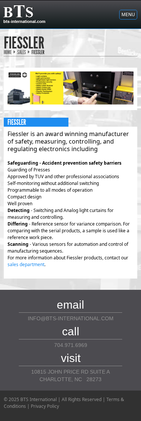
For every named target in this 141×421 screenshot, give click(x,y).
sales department (26, 264)
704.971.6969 (70, 345)
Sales (21, 52)
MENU (128, 14)
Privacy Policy (45, 406)
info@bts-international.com (71, 318)
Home (8, 52)
